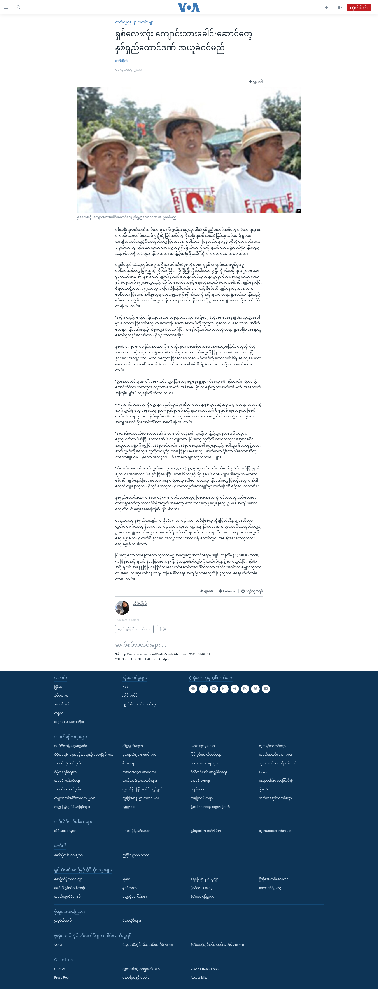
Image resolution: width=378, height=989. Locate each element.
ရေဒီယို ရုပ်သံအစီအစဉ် (69, 888)
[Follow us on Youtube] (214, 688)
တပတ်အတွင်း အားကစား (139, 772)
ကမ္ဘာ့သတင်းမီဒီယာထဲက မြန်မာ (74, 798)
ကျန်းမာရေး (198, 789)
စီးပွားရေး (128, 763)
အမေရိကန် (61, 704)
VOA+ (58, 944)
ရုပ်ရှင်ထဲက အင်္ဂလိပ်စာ (206, 831)
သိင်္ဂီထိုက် (121, 60)
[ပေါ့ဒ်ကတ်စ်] (255, 688)
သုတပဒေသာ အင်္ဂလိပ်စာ (275, 831)
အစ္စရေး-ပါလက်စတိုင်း (69, 722)
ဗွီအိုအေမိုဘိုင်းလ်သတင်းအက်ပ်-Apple (147, 944)
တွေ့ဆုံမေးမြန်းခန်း (134, 896)
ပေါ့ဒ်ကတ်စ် (129, 695)
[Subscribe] (266, 688)
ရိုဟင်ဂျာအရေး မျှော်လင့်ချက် (210, 807)
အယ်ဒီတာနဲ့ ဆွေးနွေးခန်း (70, 746)
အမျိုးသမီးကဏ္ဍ (202, 798)
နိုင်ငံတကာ (61, 695)
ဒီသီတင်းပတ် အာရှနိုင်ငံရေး (209, 772)
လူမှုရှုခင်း (128, 807)
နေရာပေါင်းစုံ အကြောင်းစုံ (276, 780)
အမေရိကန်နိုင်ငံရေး (67, 780)
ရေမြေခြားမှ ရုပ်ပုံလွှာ (204, 879)
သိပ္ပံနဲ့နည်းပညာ (132, 746)
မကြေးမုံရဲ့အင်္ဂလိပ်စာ (136, 831)
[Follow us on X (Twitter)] (203, 688)
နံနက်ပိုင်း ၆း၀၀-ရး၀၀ (68, 855)
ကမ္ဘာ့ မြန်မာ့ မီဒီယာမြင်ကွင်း (72, 807)
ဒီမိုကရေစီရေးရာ (65, 772)
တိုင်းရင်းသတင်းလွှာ (272, 746)
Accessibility (199, 977)
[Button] (256, 82)
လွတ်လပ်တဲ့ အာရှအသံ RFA (141, 969)
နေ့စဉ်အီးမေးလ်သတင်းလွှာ (139, 704)
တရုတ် (58, 713)
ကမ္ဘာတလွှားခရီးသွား (204, 763)
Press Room (62, 977)
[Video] (339, 7)
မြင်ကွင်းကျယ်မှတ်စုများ (206, 754)
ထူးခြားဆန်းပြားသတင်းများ (140, 798)
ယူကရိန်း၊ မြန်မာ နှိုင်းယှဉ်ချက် (142, 789)
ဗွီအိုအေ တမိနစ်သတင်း (274, 879)
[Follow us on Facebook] (193, 688)
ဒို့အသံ (263, 789)
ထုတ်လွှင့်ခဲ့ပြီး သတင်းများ (135, 22)
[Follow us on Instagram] (224, 688)
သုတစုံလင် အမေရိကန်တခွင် (277, 763)
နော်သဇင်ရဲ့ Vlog (270, 888)
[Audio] (326, 7)
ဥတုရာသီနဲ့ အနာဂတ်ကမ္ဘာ (139, 754)
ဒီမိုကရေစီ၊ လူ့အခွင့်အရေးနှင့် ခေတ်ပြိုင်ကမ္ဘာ (83, 754)
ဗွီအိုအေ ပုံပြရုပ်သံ (202, 896)
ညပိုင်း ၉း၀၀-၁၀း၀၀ (135, 855)
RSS (125, 687)
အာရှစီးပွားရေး (200, 780)
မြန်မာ (58, 687)
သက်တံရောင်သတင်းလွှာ (275, 798)
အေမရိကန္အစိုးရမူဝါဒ (135, 977)
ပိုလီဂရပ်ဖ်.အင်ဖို (201, 888)
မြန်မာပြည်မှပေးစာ (203, 746)
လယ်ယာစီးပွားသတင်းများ (139, 780)
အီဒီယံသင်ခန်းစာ (65, 831)
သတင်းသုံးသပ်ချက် (67, 763)
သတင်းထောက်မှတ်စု (68, 789)
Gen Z (263, 772)
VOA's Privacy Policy (205, 969)
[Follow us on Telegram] (235, 688)
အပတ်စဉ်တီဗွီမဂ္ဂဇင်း (68, 896)
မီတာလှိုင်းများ (131, 920)
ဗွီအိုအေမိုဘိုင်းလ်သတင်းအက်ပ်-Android (217, 944)
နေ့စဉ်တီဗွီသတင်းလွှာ (68, 879)
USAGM (59, 969)
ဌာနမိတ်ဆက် (63, 920)
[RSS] (245, 688)
